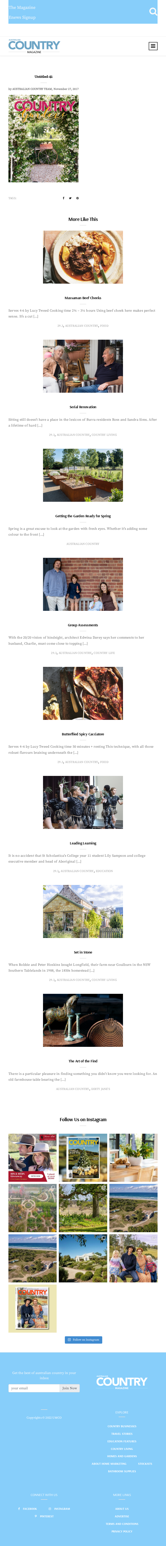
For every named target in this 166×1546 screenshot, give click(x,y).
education (104, 871)
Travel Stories (121, 1434)
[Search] (153, 12)
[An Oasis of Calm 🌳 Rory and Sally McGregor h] (83, 1258)
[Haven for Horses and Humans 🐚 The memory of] (133, 1208)
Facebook (30, 1509)
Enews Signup (22, 17)
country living (104, 435)
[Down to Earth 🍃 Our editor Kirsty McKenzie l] (133, 1258)
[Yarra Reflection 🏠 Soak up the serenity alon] (32, 1208)
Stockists (145, 1464)
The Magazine (22, 7)
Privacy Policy (122, 1531)
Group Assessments (83, 624)
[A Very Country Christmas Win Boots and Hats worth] (32, 1158)
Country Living (122, 1449)
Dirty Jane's (100, 1089)
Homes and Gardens (122, 1456)
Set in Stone (83, 952)
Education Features (121, 1441)
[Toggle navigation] (153, 46)
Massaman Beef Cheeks (83, 297)
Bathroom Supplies (122, 1471)
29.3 (60, 326)
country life (104, 653)
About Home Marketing (109, 1464)
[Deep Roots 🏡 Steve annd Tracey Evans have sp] (83, 1208)
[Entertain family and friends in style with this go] (133, 1158)
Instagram (62, 1509)
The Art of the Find (83, 1060)
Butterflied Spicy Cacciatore (83, 734)
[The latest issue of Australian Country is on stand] (83, 1158)
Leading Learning (83, 843)
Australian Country (81, 326)
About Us (122, 1509)
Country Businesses (122, 1426)
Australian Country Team (32, 89)
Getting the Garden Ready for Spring (82, 515)
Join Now (69, 1388)
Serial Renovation (83, 406)
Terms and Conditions (122, 1524)
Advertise (122, 1516)
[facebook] (63, 198)
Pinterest (47, 1516)
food (104, 326)
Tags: (12, 198)
